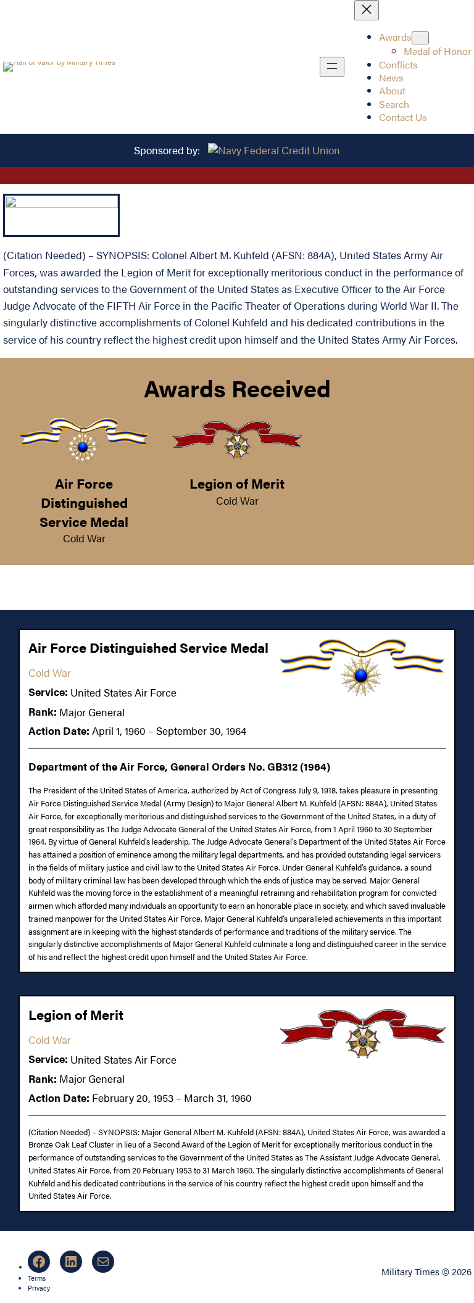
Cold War (84, 538)
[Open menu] (332, 67)
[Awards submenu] (420, 37)
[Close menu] (366, 10)
